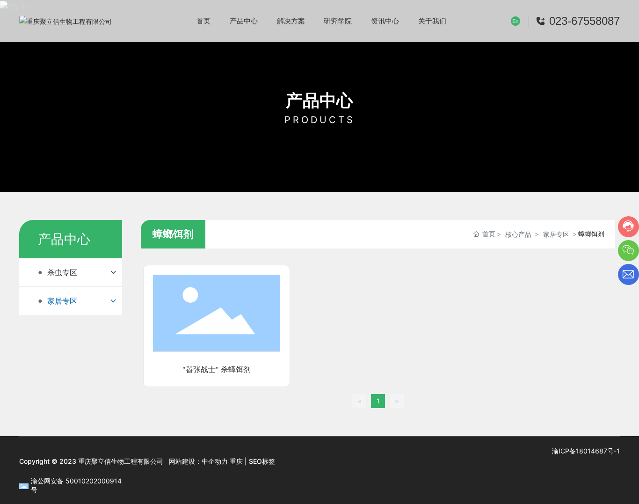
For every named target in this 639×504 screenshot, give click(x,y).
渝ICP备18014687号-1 (586, 451)
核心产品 (518, 234)
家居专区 (556, 234)
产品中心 (319, 100)
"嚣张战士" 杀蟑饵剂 (216, 369)
